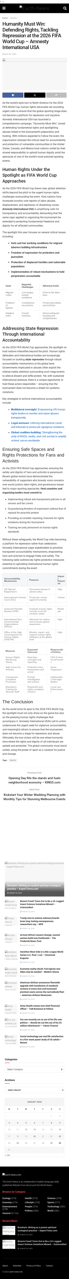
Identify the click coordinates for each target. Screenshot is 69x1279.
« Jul (7, 1155)
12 (26, 1129)
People (28, 1206)
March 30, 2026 (9, 54)
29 (51, 1143)
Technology (53, 1206)
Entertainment (9, 1206)
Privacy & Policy (33, 1266)
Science (51, 1198)
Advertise (17, 1266)
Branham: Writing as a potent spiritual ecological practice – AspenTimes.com (33, 887)
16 (60, 1129)
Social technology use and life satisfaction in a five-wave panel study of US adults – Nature (41, 1039)
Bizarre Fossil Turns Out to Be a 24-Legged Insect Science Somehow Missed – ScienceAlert (42, 904)
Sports (50, 1202)
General (13, 18)
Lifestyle (29, 1202)
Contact (49, 1266)
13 (34, 1129)
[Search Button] (65, 8)
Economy (7, 1202)
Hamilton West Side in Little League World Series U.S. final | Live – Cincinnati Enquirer (41, 955)
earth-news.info (16, 1272)
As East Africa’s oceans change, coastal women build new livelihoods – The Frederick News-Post (40, 938)
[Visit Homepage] (34, 8)
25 (18, 1143)
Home (5, 18)
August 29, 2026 (15, 893)
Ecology (6, 1198)
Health (28, 1198)
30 (60, 1143)
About (5, 1266)
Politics (29, 1210)
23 (60, 1136)
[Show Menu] (3, 8)
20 (34, 1136)
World (13, 760)
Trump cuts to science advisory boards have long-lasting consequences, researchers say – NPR (39, 921)
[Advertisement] (29, 836)
